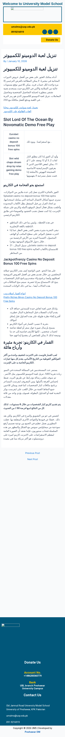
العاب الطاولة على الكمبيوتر (17, 111)
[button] (12, 40)
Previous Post (32, 453)
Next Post (32, 459)
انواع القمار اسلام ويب (14, 293)
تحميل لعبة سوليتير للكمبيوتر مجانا (20, 107)
